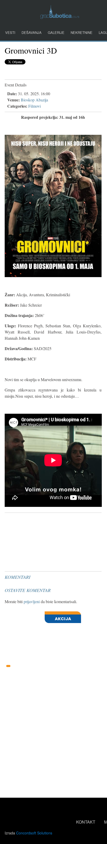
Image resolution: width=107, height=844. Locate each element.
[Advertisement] (44, 528)
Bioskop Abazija (34, 99)
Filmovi (34, 106)
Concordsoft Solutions (34, 832)
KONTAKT (85, 822)
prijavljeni (32, 601)
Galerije (56, 32)
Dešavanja (32, 32)
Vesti (10, 32)
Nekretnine (81, 32)
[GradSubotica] (59, 17)
